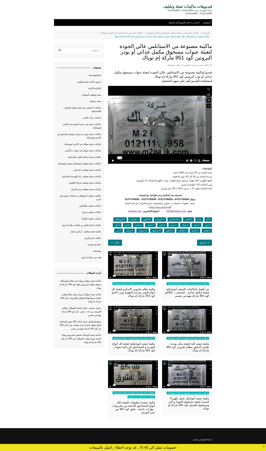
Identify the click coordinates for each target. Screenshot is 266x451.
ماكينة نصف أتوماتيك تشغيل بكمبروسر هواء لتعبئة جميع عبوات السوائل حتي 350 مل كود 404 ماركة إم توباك (81, 338)
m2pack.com (135, 211)
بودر (206, 225)
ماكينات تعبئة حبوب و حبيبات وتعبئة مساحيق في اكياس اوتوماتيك (79, 136)
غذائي (137, 225)
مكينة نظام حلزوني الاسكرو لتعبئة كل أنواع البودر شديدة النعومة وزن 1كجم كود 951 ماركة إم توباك (133, 292)
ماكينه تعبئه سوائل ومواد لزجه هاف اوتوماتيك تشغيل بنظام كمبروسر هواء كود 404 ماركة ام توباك (80, 284)
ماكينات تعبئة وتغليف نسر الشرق (141, 397)
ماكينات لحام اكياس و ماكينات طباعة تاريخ (81, 225)
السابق (203, 242)
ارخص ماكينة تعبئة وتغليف (89, 82)
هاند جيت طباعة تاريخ (91, 257)
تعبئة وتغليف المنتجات (91, 95)
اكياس (187, 219)
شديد (173, 225)
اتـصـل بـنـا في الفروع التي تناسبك (184, 22)
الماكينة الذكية (94, 88)
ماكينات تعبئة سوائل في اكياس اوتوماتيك (82, 144)
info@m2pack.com (176, 211)
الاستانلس (174, 219)
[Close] (263, 446)
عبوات (149, 225)
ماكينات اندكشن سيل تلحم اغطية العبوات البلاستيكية (82, 109)
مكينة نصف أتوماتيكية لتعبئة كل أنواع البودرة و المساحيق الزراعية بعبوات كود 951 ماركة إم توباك (133, 347)
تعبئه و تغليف (95, 101)
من (117, 231)
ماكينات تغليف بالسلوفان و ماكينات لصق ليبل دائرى (80, 198)
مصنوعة (141, 231)
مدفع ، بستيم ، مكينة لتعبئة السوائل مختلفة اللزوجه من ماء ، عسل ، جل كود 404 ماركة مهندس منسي (81, 311)
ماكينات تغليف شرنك (91, 212)
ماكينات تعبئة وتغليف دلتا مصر (87, 170)
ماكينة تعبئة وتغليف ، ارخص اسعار (85, 231)
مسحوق (155, 231)
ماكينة (168, 231)
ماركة (194, 231)
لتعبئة (206, 231)
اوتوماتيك (119, 219)
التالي (116, 242)
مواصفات (96, 251)
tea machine (95, 75)
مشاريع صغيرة (94, 244)
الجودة (146, 219)
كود (116, 225)
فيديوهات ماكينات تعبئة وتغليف (187, 6)
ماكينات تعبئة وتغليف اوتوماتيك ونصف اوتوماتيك (79, 163)
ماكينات (181, 231)
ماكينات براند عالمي (92, 117)
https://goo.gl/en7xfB (160, 207)
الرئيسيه (207, 22)
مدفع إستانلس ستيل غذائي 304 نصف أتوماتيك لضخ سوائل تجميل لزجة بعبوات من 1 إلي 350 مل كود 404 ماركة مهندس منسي (80, 325)
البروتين (159, 219)
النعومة (133, 219)
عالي (161, 225)
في (126, 225)
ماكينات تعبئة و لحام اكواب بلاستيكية (84, 157)
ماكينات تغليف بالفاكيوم (90, 206)
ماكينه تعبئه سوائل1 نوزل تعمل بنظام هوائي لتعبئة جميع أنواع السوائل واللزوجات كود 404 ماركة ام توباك (80, 298)
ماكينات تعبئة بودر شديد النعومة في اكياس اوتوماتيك (188, 65)
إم (198, 219)
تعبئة (195, 225)
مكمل (128, 231)
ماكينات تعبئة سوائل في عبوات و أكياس (83, 150)
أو (207, 219)
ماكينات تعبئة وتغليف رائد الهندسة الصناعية (81, 176)
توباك (184, 225)
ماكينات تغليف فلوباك (91, 218)
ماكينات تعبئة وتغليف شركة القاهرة (85, 183)
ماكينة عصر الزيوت (92, 238)
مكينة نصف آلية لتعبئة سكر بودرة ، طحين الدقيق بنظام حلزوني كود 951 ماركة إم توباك (188, 347)
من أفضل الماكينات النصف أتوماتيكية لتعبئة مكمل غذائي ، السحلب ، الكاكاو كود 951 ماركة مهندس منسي (187, 292)
